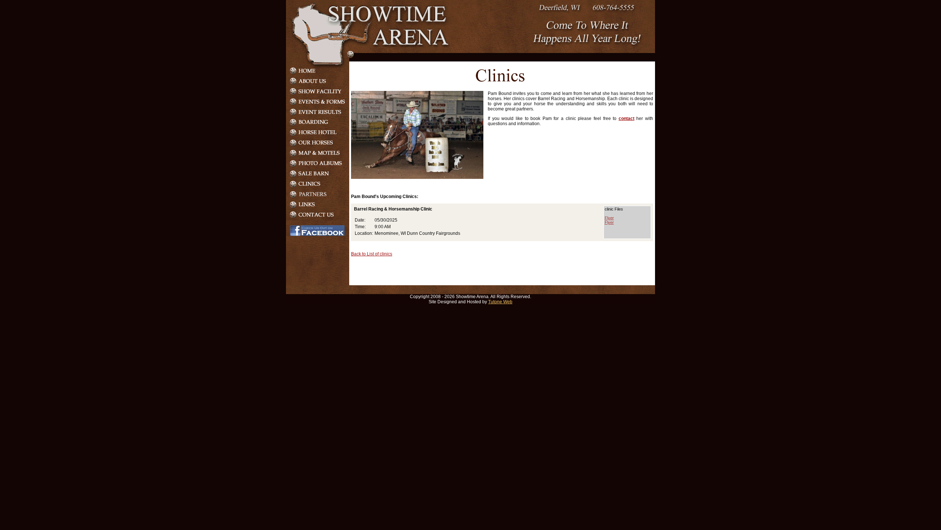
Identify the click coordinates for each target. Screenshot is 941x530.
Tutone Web (500, 301)
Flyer (609, 218)
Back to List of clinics (371, 254)
